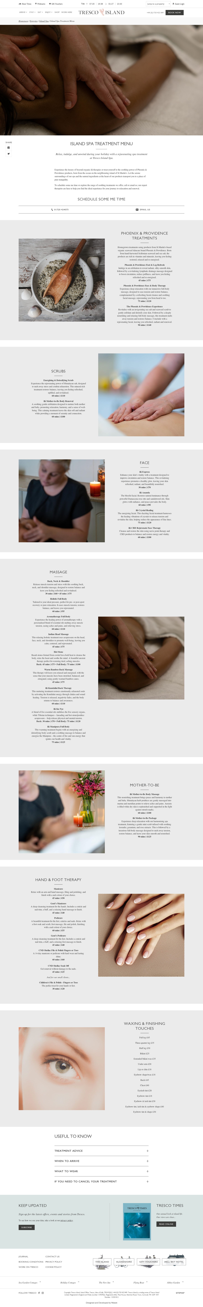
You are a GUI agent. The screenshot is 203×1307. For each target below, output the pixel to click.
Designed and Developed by (101, 1302)
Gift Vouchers (57, 4)
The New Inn (104, 1282)
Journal (23, 1256)
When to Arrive (67, 1161)
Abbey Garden (173, 1282)
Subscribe (26, 1227)
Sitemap (180, 1293)
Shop (57, 12)
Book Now (174, 12)
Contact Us (52, 1256)
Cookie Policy (53, 1267)
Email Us (144, 209)
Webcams (41, 4)
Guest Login (179, 4)
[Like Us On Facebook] (9, 148)
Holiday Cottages (68, 1282)
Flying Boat (139, 1282)
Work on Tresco (28, 1267)
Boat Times (26, 4)
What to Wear (66, 1171)
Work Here (66, 12)
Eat (39, 12)
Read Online (166, 1224)
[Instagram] (43, 1293)
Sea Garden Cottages (28, 1282)
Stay (31, 12)
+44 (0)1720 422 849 (155, 13)
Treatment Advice (69, 1150)
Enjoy (48, 12)
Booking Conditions (31, 1261)
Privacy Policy (53, 1261)
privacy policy (66, 1220)
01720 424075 (61, 209)
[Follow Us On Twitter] (9, 154)
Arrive (22, 12)
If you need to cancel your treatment (86, 1181)
